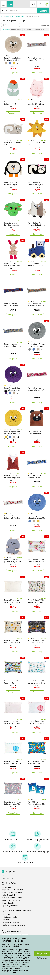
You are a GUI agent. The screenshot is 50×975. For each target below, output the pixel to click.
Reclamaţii (5, 920)
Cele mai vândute (16, 29)
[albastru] (10, 63)
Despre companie (8, 878)
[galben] (14, 63)
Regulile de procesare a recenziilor (14, 925)
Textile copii (20, 16)
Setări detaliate (42, 958)
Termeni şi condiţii (8, 903)
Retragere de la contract (10, 922)
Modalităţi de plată (8, 895)
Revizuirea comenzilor (9, 917)
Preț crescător (27, 29)
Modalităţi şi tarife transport (12, 892)
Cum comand (6, 887)
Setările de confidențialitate (11, 900)
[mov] (6, 393)
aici (14, 972)
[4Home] (3, 16)
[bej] (6, 63)
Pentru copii (9, 16)
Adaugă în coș (13, 73)
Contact (4, 875)
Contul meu (6, 914)
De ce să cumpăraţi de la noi (12, 898)
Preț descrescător (38, 29)
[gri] (29, 349)
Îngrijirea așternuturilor (10, 906)
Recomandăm (6, 29)
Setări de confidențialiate (11, 968)
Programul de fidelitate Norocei (13, 890)
